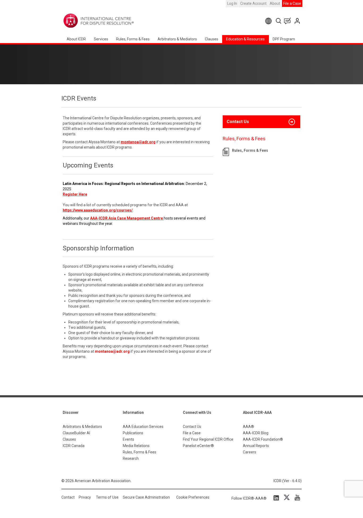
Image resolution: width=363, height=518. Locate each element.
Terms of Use (107, 497)
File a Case (292, 3)
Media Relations (136, 446)
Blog (288, 21)
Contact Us (298, 21)
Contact (68, 497)
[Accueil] (115, 20)
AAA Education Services (143, 426)
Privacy (85, 497)
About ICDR (76, 39)
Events (128, 439)
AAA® (248, 426)
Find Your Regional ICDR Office (208, 439)
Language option (269, 21)
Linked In (277, 497)
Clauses (211, 39)
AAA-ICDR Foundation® (263, 439)
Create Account (253, 3)
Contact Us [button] (238, 121)
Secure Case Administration (146, 497)
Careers (249, 452)
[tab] (261, 121)
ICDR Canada (74, 446)
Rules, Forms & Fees (133, 39)
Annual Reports (256, 446)
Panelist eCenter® (198, 446)
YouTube (296, 497)
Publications (133, 433)
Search (279, 21)
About (275, 3)
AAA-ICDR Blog (255, 433)
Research (131, 458)
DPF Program (284, 39)
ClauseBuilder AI (76, 433)
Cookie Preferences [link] (192, 497)
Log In (232, 3)
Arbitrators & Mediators (82, 426)
